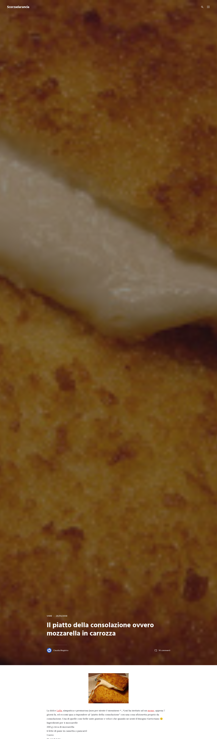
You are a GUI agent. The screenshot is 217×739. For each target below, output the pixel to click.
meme (151, 710)
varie (49, 616)
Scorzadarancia (18, 7)
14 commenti (164, 650)
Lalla (59, 710)
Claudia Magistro (60, 650)
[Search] (202, 7)
